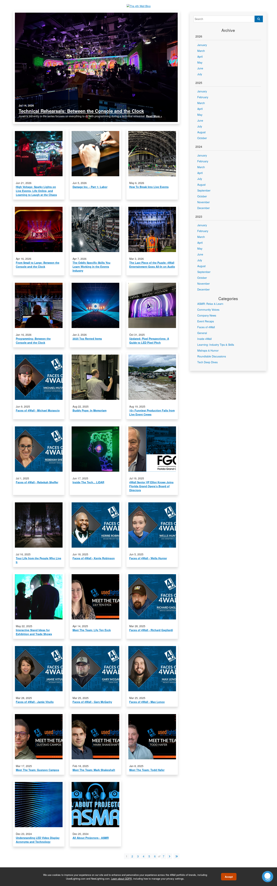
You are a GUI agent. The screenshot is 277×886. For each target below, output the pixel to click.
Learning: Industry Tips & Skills (215, 344)
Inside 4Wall (204, 339)
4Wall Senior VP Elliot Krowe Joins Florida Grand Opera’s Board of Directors (151, 486)
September (203, 190)
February (202, 97)
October (202, 138)
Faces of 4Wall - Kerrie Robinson (94, 558)
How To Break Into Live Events (149, 187)
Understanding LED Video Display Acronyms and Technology (38, 840)
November (203, 202)
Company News (206, 315)
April (200, 56)
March (201, 51)
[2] (169, 856)
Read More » (154, 116)
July (199, 74)
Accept (229, 876)
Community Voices (208, 309)
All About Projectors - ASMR (91, 838)
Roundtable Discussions (211, 356)
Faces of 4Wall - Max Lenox (147, 702)
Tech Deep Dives (207, 362)
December (203, 208)
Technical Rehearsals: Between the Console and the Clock (81, 111)
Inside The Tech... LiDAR (88, 482)
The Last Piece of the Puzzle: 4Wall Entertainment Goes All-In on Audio (152, 264)
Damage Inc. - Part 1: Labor (90, 187)
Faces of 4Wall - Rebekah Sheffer (37, 482)
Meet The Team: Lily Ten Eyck (92, 630)
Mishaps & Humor (208, 350)
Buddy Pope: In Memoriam (89, 410)
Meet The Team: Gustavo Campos (37, 770)
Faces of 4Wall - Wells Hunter (148, 558)
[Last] (177, 856)
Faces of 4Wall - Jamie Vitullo (35, 702)
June (200, 68)
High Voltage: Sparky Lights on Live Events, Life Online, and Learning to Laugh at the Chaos (36, 191)
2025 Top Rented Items (87, 338)
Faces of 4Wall (206, 327)
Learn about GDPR (121, 878)
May (199, 62)
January (202, 45)
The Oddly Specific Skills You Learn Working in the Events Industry (91, 266)
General (202, 333)
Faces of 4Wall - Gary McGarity (92, 702)
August (201, 132)
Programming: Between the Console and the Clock (33, 340)
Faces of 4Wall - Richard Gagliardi (151, 630)
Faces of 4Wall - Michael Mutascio (38, 410)
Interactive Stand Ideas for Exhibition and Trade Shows (34, 632)
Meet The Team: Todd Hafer (147, 770)
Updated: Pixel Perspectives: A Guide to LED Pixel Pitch (149, 340)
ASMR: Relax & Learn (210, 304)
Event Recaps (205, 321)
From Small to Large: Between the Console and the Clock (37, 264)
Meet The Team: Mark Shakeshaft (94, 770)
